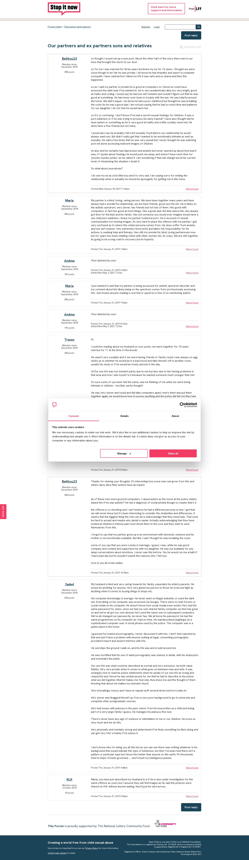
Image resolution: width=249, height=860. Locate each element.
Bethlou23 (69, 59)
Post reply (191, 35)
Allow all (173, 453)
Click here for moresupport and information (166, 8)
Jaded (69, 584)
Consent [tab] (74, 416)
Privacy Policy (91, 848)
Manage (122, 453)
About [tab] (175, 416)
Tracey (69, 340)
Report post (192, 188)
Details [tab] (124, 416)
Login (157, 26)
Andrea (69, 261)
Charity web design (57, 853)
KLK (69, 779)
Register (145, 26)
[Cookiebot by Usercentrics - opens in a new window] (182, 404)
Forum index (54, 26)
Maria (69, 200)
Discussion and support (77, 26)
